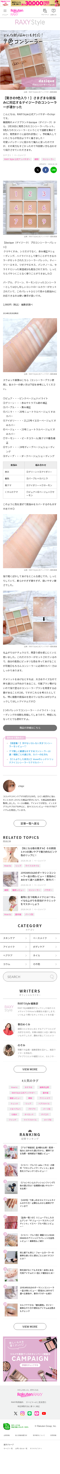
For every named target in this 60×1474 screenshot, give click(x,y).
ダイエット (29, 1114)
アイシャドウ (45, 1098)
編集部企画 (44, 1087)
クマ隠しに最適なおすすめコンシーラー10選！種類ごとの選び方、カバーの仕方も (29, 753)
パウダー (48, 889)
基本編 (18, 914)
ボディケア (38, 946)
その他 (36, 964)
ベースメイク (20, 155)
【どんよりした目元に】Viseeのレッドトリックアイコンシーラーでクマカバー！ (31, 761)
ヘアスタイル (44, 1103)
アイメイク (9, 946)
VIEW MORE (30, 1069)
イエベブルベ (15, 1109)
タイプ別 (47, 1119)
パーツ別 (29, 914)
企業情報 (7, 1435)
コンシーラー (48, 159)
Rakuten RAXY (17, 12)
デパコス (44, 1114)
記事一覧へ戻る (30, 823)
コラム (6, 964)
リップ (18, 865)
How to (7, 865)
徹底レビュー (18, 889)
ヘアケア (7, 955)
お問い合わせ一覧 (21, 1448)
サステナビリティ (36, 1448)
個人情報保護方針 (21, 1435)
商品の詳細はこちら (30, 727)
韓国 (36, 159)
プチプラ (32, 1109)
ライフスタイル (32, 865)
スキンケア (9, 938)
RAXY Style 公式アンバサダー (17, 159)
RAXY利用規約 (17, 1402)
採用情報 (53, 1435)
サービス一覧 (8, 1448)
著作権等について (39, 1435)
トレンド (14, 1103)
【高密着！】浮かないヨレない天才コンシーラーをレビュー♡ (30, 745)
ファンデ (12, 1119)
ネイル (36, 955)
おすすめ (28, 1087)
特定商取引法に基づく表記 (29, 1406)
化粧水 (14, 1114)
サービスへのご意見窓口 (36, 1402)
